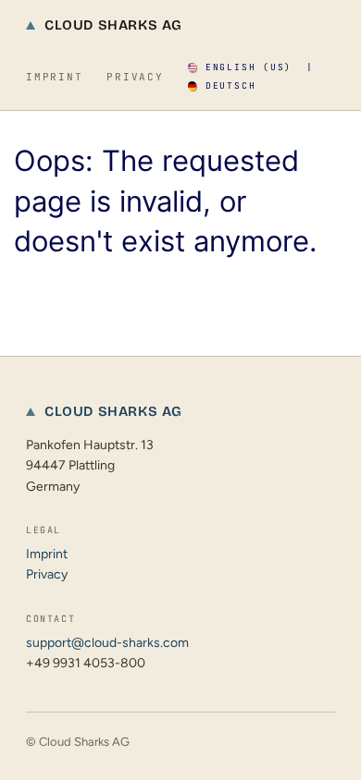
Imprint (54, 76)
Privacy (134, 76)
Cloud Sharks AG (113, 25)
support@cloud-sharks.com (107, 643)
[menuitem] (240, 67)
